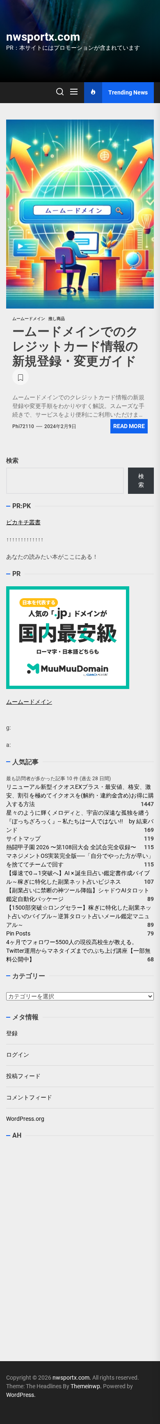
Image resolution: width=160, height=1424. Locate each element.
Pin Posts (18, 933)
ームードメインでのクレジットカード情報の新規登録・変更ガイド (75, 346)
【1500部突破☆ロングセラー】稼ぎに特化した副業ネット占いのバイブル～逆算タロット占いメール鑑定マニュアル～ (78, 916)
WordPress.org (25, 1118)
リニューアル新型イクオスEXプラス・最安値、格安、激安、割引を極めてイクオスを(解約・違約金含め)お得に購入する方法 (80, 795)
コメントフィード (29, 1097)
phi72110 (23, 426)
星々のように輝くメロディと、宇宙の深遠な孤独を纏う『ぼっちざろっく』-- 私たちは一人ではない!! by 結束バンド (79, 821)
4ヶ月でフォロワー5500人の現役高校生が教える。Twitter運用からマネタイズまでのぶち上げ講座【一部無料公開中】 (78, 951)
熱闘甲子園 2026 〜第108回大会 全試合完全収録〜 (71, 847)
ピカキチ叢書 (23, 522)
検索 (12, 460)
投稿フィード (23, 1076)
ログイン (17, 1054)
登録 (12, 1033)
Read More (129, 426)
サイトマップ (23, 838)
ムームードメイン (29, 701)
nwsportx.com (43, 37)
